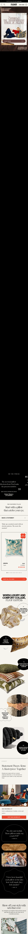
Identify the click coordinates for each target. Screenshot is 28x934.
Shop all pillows (8, 579)
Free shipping (6, 1)
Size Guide (21, 4)
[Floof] (14, 4)
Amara (5, 563)
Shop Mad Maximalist (14, 817)
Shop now (7, 41)
